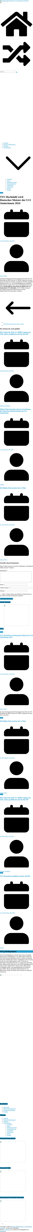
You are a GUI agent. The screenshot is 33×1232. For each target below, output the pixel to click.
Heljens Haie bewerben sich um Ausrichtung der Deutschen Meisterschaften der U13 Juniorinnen (15, 411)
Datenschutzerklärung (9, 1110)
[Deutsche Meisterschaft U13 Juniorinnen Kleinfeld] (16, 36)
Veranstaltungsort (11, 183)
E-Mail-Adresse (4, 587)
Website (2, 591)
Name (2, 584)
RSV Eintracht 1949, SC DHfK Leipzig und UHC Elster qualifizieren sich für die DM (15, 333)
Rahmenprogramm (12, 182)
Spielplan (5, 146)
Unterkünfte (10, 185)
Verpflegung (10, 187)
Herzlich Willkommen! (9, 144)
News (1, 192)
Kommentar (3, 570)
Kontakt (9, 190)
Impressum (6, 1107)
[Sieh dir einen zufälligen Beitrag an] (16, 70)
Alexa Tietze (3, 276)
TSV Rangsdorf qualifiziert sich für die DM (15, 876)
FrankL (2, 484)
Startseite (5, 143)
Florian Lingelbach (5, 406)
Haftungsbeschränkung (9, 1108)
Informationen (7, 147)
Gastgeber (9, 179)
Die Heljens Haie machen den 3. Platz (13, 324)
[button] (18, 177)
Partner (9, 188)
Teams (8, 180)
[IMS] (16, 625)
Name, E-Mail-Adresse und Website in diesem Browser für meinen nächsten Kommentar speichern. (16, 594)
